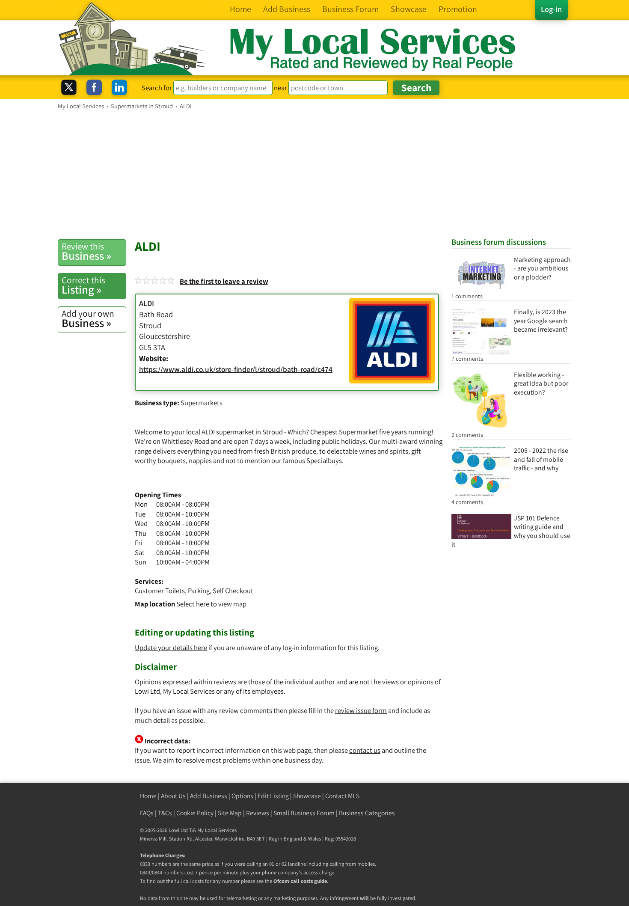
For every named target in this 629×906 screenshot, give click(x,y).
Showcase (307, 796)
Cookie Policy (195, 813)
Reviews (257, 813)
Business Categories (367, 813)
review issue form (361, 710)
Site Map (230, 813)
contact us (364, 750)
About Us (173, 796)
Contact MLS (342, 796)
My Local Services (217, 830)
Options (242, 796)
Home (148, 796)
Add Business (208, 796)
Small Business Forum (304, 813)
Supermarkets (202, 402)
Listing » (83, 285)
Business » (86, 251)
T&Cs (165, 813)
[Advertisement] (314, 174)
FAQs (147, 813)
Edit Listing (273, 796)
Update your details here (171, 647)
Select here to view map (211, 604)
